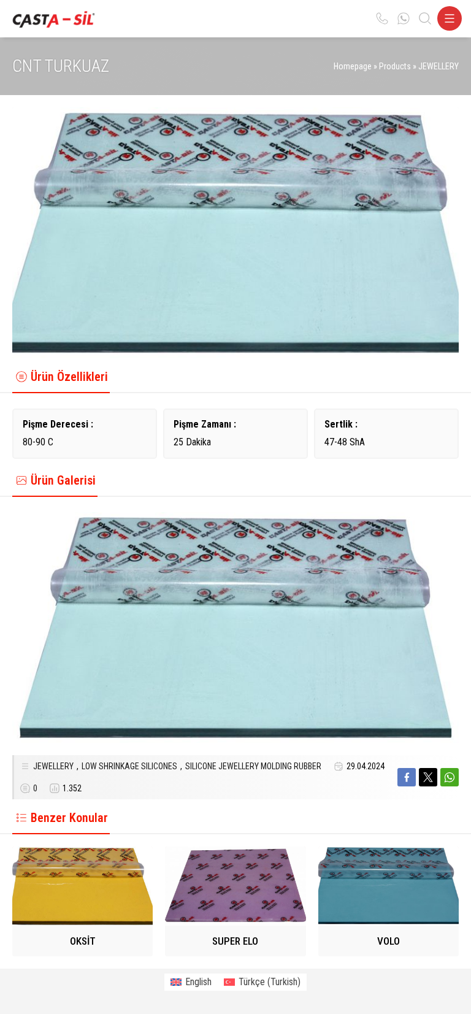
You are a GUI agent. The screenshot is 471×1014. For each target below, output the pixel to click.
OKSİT (83, 941)
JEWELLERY (438, 66)
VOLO (388, 941)
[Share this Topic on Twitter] (428, 777)
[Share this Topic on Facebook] (406, 777)
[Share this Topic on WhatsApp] (449, 777)
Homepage (353, 66)
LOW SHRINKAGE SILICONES (129, 766)
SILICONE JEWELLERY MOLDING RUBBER (253, 766)
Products (395, 66)
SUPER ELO (235, 941)
